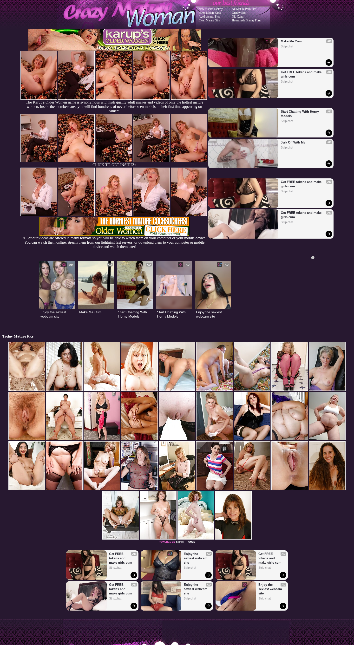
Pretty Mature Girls (210, 12)
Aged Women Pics (209, 16)
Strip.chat (287, 46)
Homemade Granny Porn (246, 20)
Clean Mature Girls (210, 20)
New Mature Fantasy (211, 9)
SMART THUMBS (185, 542)
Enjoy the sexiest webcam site (53, 314)
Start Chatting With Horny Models (300, 114)
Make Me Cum (291, 41)
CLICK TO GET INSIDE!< (114, 165)
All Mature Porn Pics (244, 9)
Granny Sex (239, 12)
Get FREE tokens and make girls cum (301, 74)
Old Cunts (238, 16)
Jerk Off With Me (293, 142)
